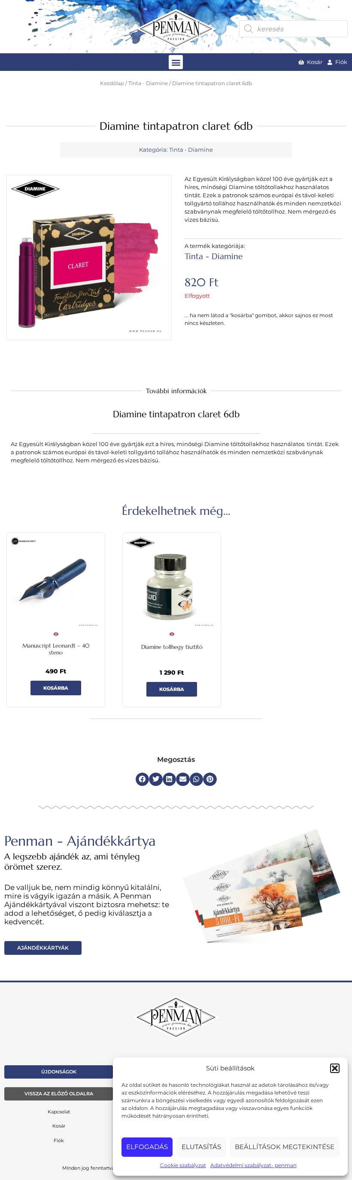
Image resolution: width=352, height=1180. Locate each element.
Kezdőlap (112, 83)
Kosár (58, 1126)
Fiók (59, 1140)
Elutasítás (201, 1147)
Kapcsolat (59, 1112)
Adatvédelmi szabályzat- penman (253, 1165)
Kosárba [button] (55, 688)
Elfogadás (147, 1147)
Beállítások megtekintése (284, 1147)
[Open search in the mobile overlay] (293, 28)
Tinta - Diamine (148, 83)
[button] (335, 1068)
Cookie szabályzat (183, 1165)
